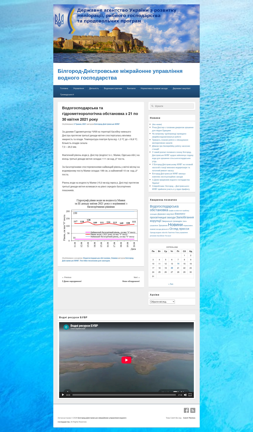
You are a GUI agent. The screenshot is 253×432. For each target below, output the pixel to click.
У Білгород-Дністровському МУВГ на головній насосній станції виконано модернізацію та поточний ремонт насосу (172, 167)
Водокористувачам (113, 88)
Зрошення (163, 225)
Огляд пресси (179, 228)
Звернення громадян (172, 220)
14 (178, 263)
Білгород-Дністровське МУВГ (107, 124)
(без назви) (157, 124)
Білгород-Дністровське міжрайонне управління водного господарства (120, 74)
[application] (126, 360)
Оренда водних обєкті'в (158, 232)
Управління (78, 88)
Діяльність (94, 88)
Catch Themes (188, 417)
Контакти (131, 88)
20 (172, 267)
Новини (114, 258)
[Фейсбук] (186, 410)
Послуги (168, 236)
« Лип (170, 284)
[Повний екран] (190, 394)
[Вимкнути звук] (185, 394)
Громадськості (67, 94)
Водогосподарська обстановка (96, 258)
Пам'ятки (171, 232)
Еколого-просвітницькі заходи (168, 215)
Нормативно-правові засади (154, 88)
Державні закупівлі (181, 88)
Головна (64, 88)
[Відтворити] (62, 394)
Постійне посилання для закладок (95, 260)
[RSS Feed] (192, 410)
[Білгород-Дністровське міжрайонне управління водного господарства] (126, 62)
